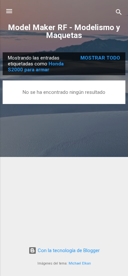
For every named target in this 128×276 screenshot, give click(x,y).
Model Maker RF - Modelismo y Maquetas (64, 31)
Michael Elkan (80, 263)
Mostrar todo (100, 58)
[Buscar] (119, 13)
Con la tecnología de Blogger (68, 250)
